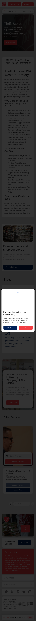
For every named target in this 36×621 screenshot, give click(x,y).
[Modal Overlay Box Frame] (17, 310)
